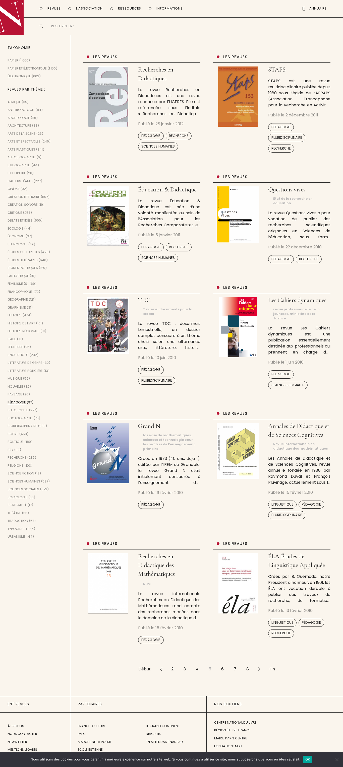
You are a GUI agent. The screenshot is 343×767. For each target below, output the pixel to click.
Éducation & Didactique (167, 189)
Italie (12, 339)
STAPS (276, 69)
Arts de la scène (21, 133)
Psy (10, 449)
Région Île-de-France (232, 730)
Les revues (105, 57)
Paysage (15, 394)
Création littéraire (24, 196)
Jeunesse (15, 346)
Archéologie (19, 117)
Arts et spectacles (24, 141)
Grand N (149, 426)
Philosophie (18, 410)
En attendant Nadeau (164, 741)
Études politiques (23, 267)
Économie (16, 236)
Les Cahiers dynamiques (297, 300)
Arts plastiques (21, 149)
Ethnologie (17, 244)
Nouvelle (15, 386)
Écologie (15, 228)
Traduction (18, 520)
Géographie (18, 299)
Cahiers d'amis (20, 181)
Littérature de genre (25, 362)
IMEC (82, 733)
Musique (15, 378)
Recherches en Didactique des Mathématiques (156, 565)
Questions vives (286, 189)
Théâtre (14, 513)
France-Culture (92, 726)
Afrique (14, 102)
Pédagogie (150, 135)
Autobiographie (22, 157)
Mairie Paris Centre (230, 738)
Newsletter (17, 741)
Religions (16, 465)
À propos (16, 726)
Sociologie (17, 497)
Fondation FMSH (228, 746)
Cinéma (14, 188)
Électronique (19, 76)
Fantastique (18, 275)
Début (144, 669)
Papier (13, 60)
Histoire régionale (23, 331)
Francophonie (20, 291)
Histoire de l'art (21, 323)
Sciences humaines (158, 146)
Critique (15, 212)
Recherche (178, 135)
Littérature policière (25, 370)
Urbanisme (17, 536)
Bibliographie (19, 165)
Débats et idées (20, 220)
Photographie (20, 418)
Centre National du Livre (235, 722)
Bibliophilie (17, 173)
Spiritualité (17, 505)
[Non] (336, 759)
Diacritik (153, 733)
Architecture (19, 125)
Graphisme (17, 307)
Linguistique (282, 504)
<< (161, 669)
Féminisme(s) (18, 283)
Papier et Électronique (27, 68)
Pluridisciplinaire (286, 137)
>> (259, 669)
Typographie (18, 528)
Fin (272, 669)
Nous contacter (22, 733)
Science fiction (21, 473)
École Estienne (90, 749)
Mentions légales (22, 749)
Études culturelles (24, 252)
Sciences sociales (287, 385)
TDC (144, 300)
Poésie (13, 434)
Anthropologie (21, 109)
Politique (16, 441)
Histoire (15, 315)
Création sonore (23, 204)
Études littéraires (23, 260)
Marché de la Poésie (95, 741)
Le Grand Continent (163, 726)
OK (307, 759)
